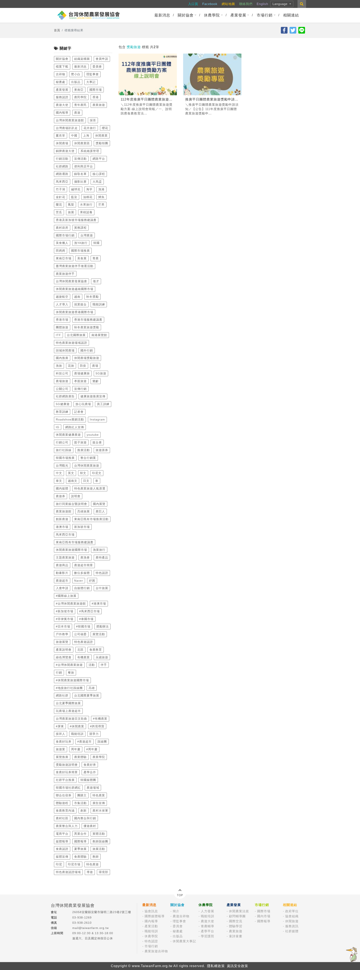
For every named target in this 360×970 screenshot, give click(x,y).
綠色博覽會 (63, 657)
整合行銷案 (88, 457)
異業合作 (80, 833)
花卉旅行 (90, 128)
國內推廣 (62, 358)
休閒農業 (101, 135)
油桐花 (87, 197)
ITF (58, 335)
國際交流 (235, 921)
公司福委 (80, 634)
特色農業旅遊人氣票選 (89, 488)
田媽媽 (60, 250)
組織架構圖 (82, 58)
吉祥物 (60, 74)
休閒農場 (62, 143)
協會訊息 (151, 911)
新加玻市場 (82, 526)
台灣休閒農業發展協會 (71, 281)
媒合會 (97, 442)
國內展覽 (99, 504)
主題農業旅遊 (65, 557)
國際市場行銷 (65, 235)
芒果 (101, 204)
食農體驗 (80, 856)
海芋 (89, 189)
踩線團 (102, 741)
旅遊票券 (102, 450)
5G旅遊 (101, 373)
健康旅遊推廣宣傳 (92, 396)
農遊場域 (93, 787)
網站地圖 (228, 4)
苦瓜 (59, 212)
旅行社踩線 (63, 450)
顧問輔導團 (237, 916)
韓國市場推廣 (65, 457)
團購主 (82, 795)
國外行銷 (86, 350)
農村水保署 (100, 810)
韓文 (83, 473)
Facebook (210, 4)
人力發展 (207, 911)
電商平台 (62, 833)
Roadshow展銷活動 (70, 419)
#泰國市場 (86, 619)
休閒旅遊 (292, 921)
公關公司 (62, 388)
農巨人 (100, 511)
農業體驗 (80, 757)
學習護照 (207, 936)
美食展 (82, 258)
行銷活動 (62, 158)
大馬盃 (97, 181)
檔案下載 (62, 66)
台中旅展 (102, 588)
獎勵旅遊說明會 (67, 764)
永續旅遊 (102, 657)
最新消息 (162, 15)
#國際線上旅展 (66, 595)
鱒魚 (101, 197)
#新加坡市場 (64, 611)
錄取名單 (80, 174)
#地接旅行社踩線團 (69, 688)
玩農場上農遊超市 (68, 711)
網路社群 (62, 695)
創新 (83, 810)
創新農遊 (62, 519)
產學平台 (207, 931)
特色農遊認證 (83, 642)
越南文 (72, 480)
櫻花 (105, 128)
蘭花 (59, 204)
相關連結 (291, 15)
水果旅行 (86, 204)
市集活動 (80, 803)
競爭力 (94, 733)
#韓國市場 (83, 626)
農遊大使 (62, 105)
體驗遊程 (62, 803)
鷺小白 (75, 74)
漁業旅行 (99, 549)
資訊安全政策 (237, 966)
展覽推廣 (62, 757)
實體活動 (98, 833)
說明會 (75, 496)
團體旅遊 (62, 327)
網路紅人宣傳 (74, 427)
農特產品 (102, 557)
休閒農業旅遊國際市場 (71, 549)
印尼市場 (74, 864)
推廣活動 (83, 450)
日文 (86, 480)
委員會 (97, 66)
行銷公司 (62, 442)
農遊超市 (62, 580)
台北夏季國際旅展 (68, 703)
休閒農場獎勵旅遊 (86, 358)
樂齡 (95, 381)
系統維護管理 (89, 151)
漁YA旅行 (81, 243)
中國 (74, 135)
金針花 (60, 197)
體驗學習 (235, 926)
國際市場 (95, 89)
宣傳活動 (80, 158)
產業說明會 (63, 649)
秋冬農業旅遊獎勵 (86, 327)
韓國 (96, 243)
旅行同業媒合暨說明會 (71, 504)
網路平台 (98, 158)
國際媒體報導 (155, 916)
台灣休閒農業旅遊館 (70, 120)
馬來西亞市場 (65, 534)
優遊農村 (90, 826)
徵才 (96, 281)
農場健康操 (82, 373)
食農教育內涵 (65, 810)
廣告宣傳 (98, 803)
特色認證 (102, 573)
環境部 (103, 872)
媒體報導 (62, 841)
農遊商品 (62, 565)
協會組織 (292, 916)
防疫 (83, 365)
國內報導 (62, 112)
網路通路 (62, 174)
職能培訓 (77, 733)
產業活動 (151, 926)
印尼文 (96, 473)
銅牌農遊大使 (65, 151)
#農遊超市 (84, 741)
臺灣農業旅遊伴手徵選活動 (74, 266)
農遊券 (60, 496)
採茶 (93, 120)
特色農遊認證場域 (68, 872)
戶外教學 (62, 634)
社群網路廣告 (65, 396)
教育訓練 (62, 411)
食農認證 (62, 849)
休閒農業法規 (239, 911)
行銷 (59, 672)
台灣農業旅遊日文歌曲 (71, 718)
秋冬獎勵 (92, 296)
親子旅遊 (80, 442)
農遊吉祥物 (181, 916)
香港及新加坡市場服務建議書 (76, 220)
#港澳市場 (99, 603)
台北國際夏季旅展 (86, 695)
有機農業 (83, 657)
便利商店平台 (83, 166)
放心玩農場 (83, 404)
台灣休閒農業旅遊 (86, 465)
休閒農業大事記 (184, 941)
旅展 (71, 212)
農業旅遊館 (63, 511)
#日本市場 (63, 626)
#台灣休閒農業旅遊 (69, 664)
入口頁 (193, 4)
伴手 (104, 664)
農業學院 (98, 757)
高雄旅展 (83, 511)
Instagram (97, 419)
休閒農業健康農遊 (68, 434)
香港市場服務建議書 (88, 319)
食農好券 (90, 764)
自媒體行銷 (82, 588)
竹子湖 (60, 189)
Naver (78, 580)
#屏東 (60, 726)
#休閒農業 (77, 726)
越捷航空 (62, 296)
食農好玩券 (63, 741)
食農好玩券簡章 (67, 772)
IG (57, 427)
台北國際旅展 (76, 335)
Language (280, 4)
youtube (93, 434)
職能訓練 (98, 304)
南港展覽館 (99, 335)
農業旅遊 (98, 105)
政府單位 (292, 911)
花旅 (71, 365)
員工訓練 (103, 404)
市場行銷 (264, 15)
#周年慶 (92, 749)
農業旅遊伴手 (65, 273)
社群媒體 (292, 931)
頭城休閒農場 (65, 350)
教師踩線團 (100, 841)
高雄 (92, 688)
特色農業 (98, 795)
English (262, 4)
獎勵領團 (102, 143)
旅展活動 (98, 849)
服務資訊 (292, 926)
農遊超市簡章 (83, 565)
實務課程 (80, 227)
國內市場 (263, 916)
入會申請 (62, 588)
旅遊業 (60, 749)
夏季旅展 (80, 849)
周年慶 (75, 749)
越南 (77, 296)
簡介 (176, 911)
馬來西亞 (62, 181)
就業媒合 (80, 304)
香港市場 (62, 319)
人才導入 (62, 304)
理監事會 (92, 74)
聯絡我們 (245, 4)
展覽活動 (98, 634)
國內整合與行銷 (85, 818)
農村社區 (62, 818)
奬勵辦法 (102, 626)
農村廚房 (62, 227)
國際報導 (80, 841)
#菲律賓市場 (64, 619)
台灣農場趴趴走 (67, 128)
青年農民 (80, 105)
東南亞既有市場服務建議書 (74, 542)
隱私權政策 (216, 966)
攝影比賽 (80, 181)
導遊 (90, 872)
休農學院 (212, 15)
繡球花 (75, 189)
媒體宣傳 (62, 856)
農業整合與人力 (67, 826)
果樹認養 (86, 212)
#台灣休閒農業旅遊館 (71, 603)
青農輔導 (207, 926)
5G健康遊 (63, 404)
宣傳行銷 (80, 388)
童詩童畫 (235, 936)
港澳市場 (62, 526)
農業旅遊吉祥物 (156, 951)
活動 (92, 664)
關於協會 (186, 15)
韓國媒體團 (88, 780)
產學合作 (90, 772)
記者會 (79, 411)
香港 (95, 97)
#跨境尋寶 (97, 726)
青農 (95, 258)
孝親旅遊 (80, 381)
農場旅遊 (62, 381)
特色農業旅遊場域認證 (71, 342)
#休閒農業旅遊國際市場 (72, 680)
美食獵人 (62, 243)
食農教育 (95, 649)
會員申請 (102, 58)
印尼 (59, 864)
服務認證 (62, 97)
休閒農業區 (82, 143)
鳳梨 (71, 204)
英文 (71, 473)
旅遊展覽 (62, 642)
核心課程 (98, 174)
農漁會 (85, 557)
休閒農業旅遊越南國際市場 (74, 289)
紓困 (92, 580)
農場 (95, 365)
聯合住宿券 (63, 795)
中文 (59, 473)
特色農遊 (92, 864)
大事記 (91, 82)
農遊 (77, 112)
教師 (95, 856)
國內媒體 (62, 488)
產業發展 (238, 15)
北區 (80, 649)
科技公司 (62, 373)
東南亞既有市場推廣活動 (91, 519)
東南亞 (79, 89)
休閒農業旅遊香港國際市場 (74, 312)
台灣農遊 (86, 235)
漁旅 (59, 365)
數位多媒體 (82, 573)
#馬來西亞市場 (89, 611)
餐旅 (71, 672)
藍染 (74, 197)
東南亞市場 (63, 258)
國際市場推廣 (80, 250)
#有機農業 (100, 718)
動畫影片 (62, 573)
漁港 (101, 189)
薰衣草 (60, 135)
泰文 (59, 480)
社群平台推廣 (65, 780)
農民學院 (80, 97)
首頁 (57, 30)
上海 (86, 135)
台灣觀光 (62, 465)
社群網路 (62, 166)
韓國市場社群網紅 (68, 787)
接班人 (60, 733)
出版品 (75, 82)
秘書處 (60, 82)
